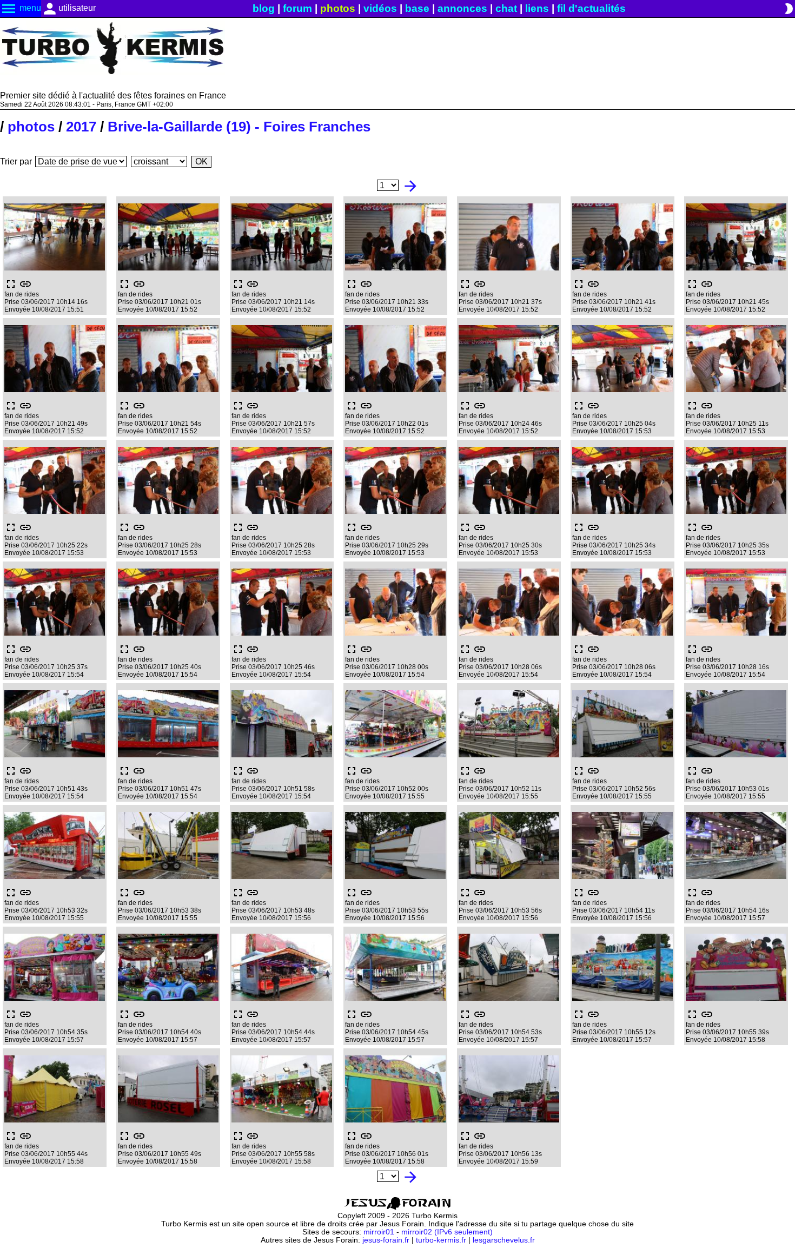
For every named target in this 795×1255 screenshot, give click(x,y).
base (417, 8)
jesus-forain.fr (385, 1240)
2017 (81, 126)
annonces (462, 8)
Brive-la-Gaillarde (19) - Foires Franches (239, 126)
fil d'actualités (591, 8)
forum (297, 8)
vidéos (380, 8)
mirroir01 (378, 1232)
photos (337, 8)
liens (537, 8)
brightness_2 (788, 8)
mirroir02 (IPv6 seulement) (447, 1232)
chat (506, 8)
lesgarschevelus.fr (504, 1240)
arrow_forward (410, 186)
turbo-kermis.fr (441, 1240)
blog (264, 8)
